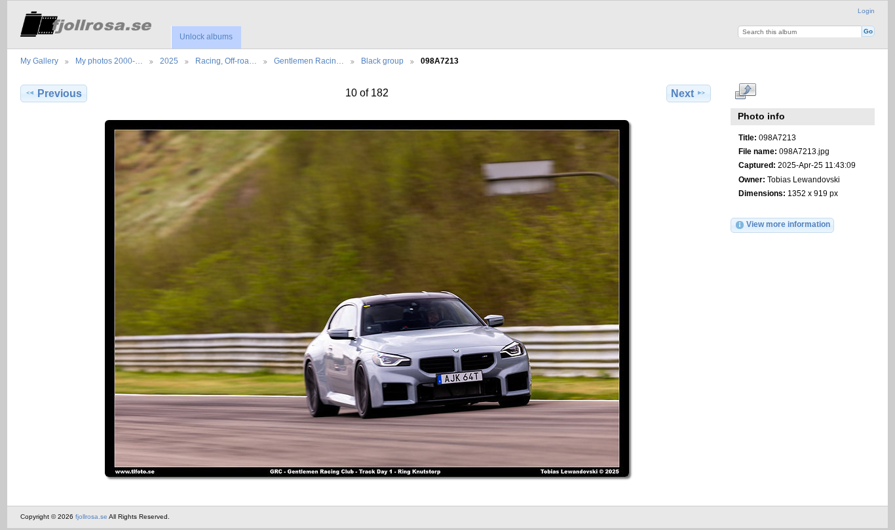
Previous (59, 93)
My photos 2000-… (109, 60)
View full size (745, 92)
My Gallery (39, 60)
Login (866, 10)
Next (682, 93)
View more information (788, 224)
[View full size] (367, 298)
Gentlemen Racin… (309, 60)
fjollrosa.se (91, 516)
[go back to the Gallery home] (85, 22)
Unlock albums (206, 36)
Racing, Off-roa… (226, 60)
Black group (382, 60)
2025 (169, 60)
